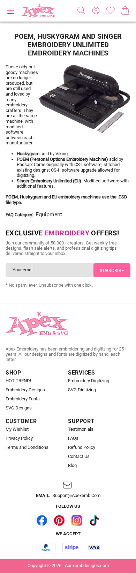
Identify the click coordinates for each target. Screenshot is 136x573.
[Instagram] (76, 520)
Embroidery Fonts (23, 399)
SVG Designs (19, 408)
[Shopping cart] (125, 10)
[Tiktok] (94, 520)
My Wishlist (17, 429)
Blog (72, 465)
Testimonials (80, 429)
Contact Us (79, 456)
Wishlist (110, 10)
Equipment (49, 214)
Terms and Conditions (27, 447)
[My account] (96, 10)
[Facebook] (42, 520)
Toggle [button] (11, 11)
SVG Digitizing (82, 389)
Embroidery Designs (25, 389)
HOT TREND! (18, 380)
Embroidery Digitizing (88, 380)
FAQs (73, 438)
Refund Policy (81, 447)
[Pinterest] (59, 520)
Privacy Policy (19, 438)
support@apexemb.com (76, 495)
